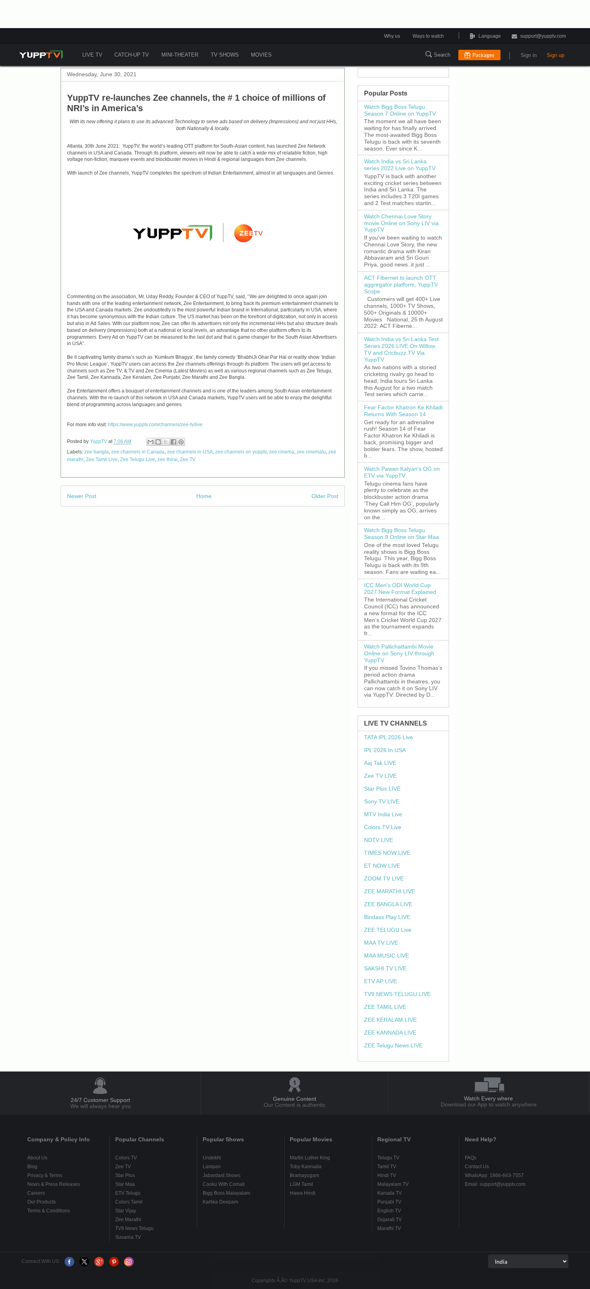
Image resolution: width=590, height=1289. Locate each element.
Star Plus (125, 1175)
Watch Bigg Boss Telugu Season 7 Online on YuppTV (400, 110)
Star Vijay (125, 1211)
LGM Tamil (301, 1184)
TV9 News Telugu (134, 1228)
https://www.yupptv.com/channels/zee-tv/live (155, 424)
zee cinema (281, 452)
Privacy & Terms (44, 1175)
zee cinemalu (311, 452)
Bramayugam (304, 1175)
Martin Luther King (310, 1158)
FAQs (470, 1158)
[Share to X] (166, 442)
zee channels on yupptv (241, 452)
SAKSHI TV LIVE (385, 968)
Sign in (529, 55)
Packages (483, 55)
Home (204, 496)
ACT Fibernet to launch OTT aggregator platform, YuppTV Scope (401, 284)
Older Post (324, 496)
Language (467, 36)
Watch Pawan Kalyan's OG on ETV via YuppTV (402, 472)
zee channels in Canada (138, 452)
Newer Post (81, 496)
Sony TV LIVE (381, 801)
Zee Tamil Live (102, 459)
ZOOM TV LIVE (384, 878)
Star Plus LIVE (382, 788)
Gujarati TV (389, 1219)
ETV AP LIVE (380, 981)
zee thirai (167, 459)
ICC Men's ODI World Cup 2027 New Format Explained (400, 588)
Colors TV (126, 1158)
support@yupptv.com (543, 36)
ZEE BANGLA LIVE (388, 904)
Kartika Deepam (220, 1202)
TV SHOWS (225, 55)
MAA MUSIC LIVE (386, 955)
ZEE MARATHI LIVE (389, 891)
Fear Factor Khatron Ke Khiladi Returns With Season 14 (403, 410)
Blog (32, 1166)
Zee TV (187, 459)
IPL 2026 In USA (385, 750)
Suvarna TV (128, 1237)
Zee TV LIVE (380, 776)
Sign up (555, 55)
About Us (37, 1158)
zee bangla (96, 452)
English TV (389, 1211)
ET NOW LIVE (382, 865)
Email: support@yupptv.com (495, 1184)
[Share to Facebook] (173, 442)
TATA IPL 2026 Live (388, 737)
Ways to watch (428, 36)
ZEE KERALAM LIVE (390, 1020)
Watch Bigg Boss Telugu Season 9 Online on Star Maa (401, 533)
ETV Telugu (127, 1193)
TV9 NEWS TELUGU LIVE (397, 994)
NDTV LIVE (378, 840)
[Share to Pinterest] (181, 442)
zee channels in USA (190, 452)
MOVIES (261, 55)
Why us (392, 36)
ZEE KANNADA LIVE (390, 1032)
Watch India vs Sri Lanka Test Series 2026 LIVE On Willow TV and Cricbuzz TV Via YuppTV (401, 349)
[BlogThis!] (158, 442)
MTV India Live (383, 814)
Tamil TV (386, 1166)
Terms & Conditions (48, 1211)
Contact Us (477, 1166)
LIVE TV (92, 55)
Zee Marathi (128, 1219)
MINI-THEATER (179, 55)
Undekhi (212, 1158)
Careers (36, 1193)
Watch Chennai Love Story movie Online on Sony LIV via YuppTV (401, 223)
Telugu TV (388, 1158)
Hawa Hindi (302, 1193)
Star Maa (125, 1184)
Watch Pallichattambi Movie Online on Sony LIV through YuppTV (399, 653)
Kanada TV (389, 1193)
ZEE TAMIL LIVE (385, 1007)
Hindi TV (386, 1175)
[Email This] (150, 442)
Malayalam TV (393, 1184)
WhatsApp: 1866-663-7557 (494, 1175)
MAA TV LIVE (381, 942)
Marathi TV (389, 1228)
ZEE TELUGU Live (387, 930)
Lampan (212, 1166)
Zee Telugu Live (137, 459)
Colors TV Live (382, 827)
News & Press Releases (53, 1184)
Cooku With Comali (224, 1184)
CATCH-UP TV (131, 55)
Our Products (41, 1202)
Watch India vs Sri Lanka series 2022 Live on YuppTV (399, 164)
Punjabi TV (389, 1202)
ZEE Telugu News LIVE (393, 1045)
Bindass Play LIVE (387, 917)
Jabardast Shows (221, 1175)
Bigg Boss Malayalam (226, 1193)
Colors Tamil (128, 1202)
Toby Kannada (305, 1166)
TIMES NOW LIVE (387, 853)
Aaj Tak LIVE (380, 763)
